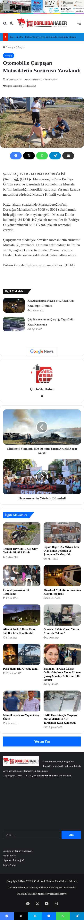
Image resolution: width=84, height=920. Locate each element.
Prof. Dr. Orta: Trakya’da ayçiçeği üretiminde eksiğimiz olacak (43, 36)
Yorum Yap (42, 741)
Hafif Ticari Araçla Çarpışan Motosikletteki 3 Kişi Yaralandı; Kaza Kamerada (61, 719)
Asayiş (20, 47)
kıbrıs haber (9, 855)
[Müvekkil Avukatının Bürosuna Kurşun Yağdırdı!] (62, 575)
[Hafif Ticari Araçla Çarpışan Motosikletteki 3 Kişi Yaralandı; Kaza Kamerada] (62, 701)
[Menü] (79, 24)
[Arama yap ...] (5, 24)
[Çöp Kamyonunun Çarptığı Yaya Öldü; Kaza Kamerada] (14, 324)
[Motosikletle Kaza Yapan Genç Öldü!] (21, 701)
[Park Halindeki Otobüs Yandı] (21, 654)
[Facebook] (16, 155)
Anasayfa (10, 47)
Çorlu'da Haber (42, 389)
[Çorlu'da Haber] (42, 23)
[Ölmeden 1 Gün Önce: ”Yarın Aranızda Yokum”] (62, 615)
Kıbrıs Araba (9, 864)
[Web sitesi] (42, 396)
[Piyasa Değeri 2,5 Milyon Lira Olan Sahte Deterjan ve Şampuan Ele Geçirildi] (62, 532)
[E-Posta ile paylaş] (68, 155)
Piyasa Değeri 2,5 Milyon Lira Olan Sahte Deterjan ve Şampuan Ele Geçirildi (61, 551)
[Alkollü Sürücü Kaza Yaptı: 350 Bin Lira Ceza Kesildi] (21, 615)
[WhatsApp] (42, 155)
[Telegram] (55, 155)
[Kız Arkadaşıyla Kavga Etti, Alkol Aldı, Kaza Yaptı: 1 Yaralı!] (14, 305)
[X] (29, 155)
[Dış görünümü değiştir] (12, 24)
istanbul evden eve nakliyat (17, 850)
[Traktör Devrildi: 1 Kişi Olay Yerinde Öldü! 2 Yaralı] (21, 533)
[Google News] (42, 351)
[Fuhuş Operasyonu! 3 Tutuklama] (21, 575)
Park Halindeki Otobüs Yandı (20, 668)
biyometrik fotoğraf (13, 860)
